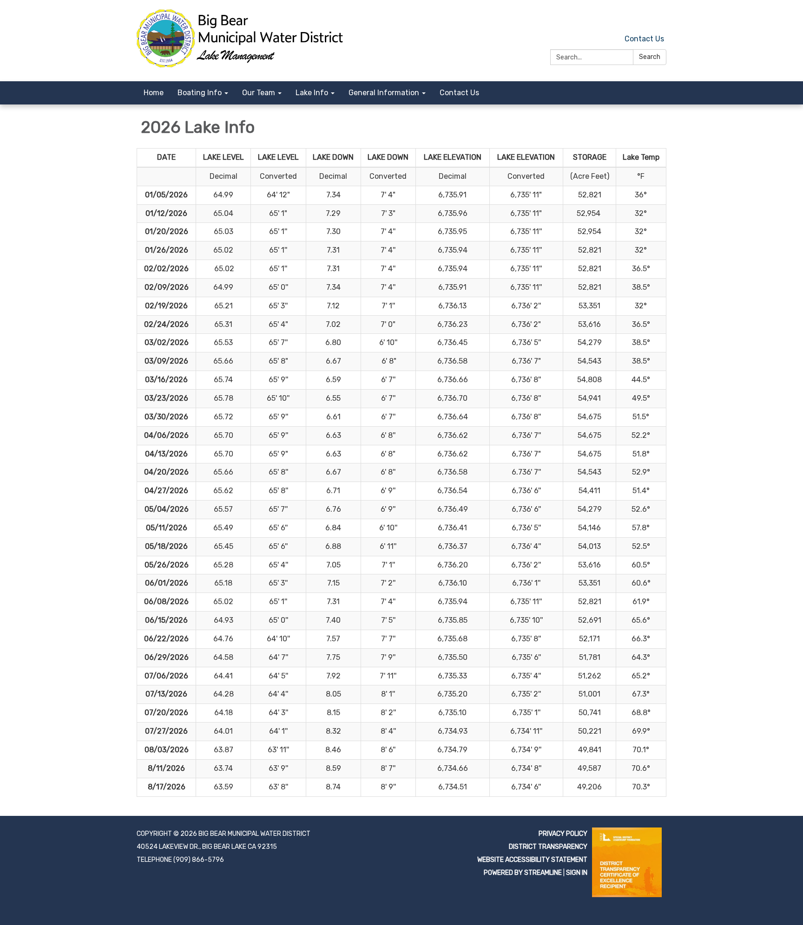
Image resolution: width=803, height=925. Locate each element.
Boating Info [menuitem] (200, 92)
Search (649, 57)
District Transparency (548, 847)
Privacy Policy (563, 834)
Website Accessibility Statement (532, 860)
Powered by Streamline (523, 873)
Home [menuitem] (154, 92)
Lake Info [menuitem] (312, 92)
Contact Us (644, 38)
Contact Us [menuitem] (459, 92)
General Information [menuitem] (384, 92)
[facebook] (660, 18)
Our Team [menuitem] (258, 92)
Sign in (576, 873)
